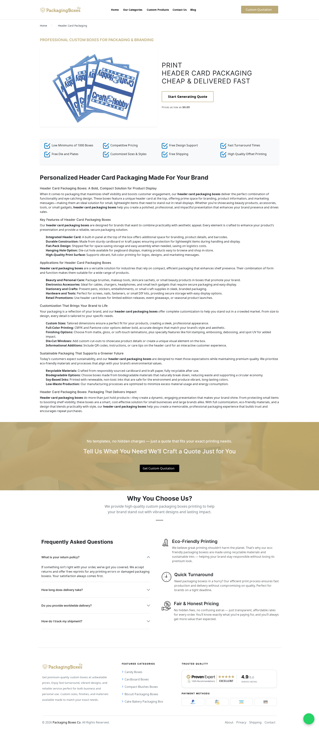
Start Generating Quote (187, 96)
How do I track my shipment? (61, 621)
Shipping (255, 722)
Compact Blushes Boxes (141, 687)
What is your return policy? (60, 557)
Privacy (241, 722)
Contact (270, 722)
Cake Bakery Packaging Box (144, 701)
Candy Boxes (133, 672)
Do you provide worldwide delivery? (66, 605)
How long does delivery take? (62, 590)
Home (43, 25)
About (229, 722)
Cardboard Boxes (137, 679)
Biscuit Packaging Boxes (141, 694)
